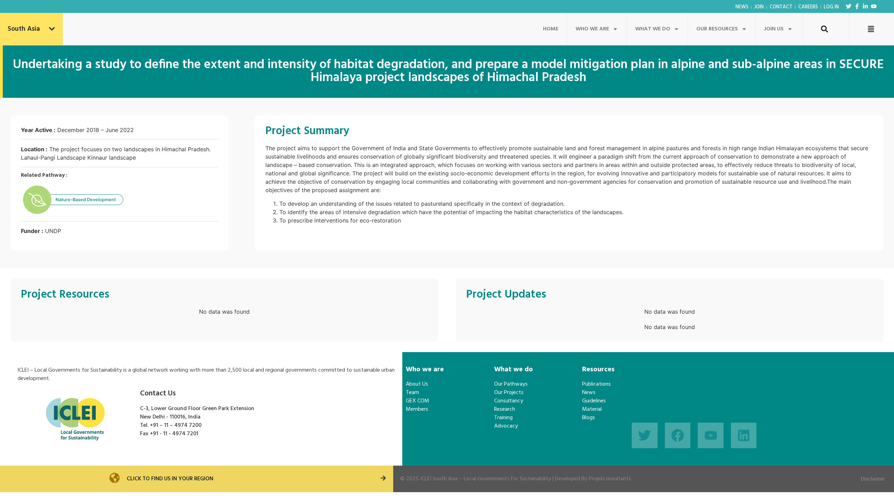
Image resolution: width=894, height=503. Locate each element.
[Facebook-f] (857, 6)
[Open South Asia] (52, 29)
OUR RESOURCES (717, 29)
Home (550, 29)
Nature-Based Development (86, 199)
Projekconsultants (610, 478)
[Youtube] (874, 6)
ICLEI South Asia (439, 478)
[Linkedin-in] (865, 6)
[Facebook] (678, 436)
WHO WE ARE (592, 29)
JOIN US (774, 29)
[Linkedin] (744, 436)
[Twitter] (848, 6)
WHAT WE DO (652, 29)
